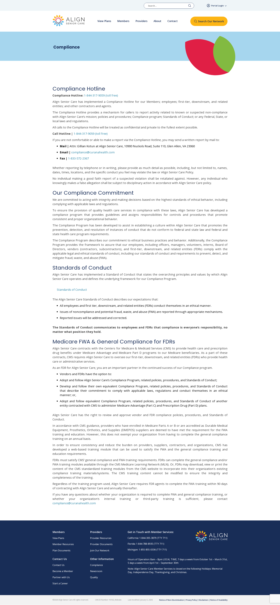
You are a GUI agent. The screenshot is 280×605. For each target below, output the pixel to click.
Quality (94, 577)
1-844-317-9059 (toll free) (101, 95)
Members (123, 21)
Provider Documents (101, 544)
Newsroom (96, 571)
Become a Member (62, 571)
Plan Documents (61, 550)
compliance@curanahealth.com (93, 152)
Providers (141, 21)
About (157, 21)
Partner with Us (61, 577)
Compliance (96, 565)
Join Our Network (99, 550)
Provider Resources (100, 538)
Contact (172, 21)
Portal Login (217, 5)
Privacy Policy (191, 600)
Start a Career (60, 583)
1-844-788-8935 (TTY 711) (150, 543)
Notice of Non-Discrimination (171, 600)
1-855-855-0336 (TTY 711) (153, 549)
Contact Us (58, 565)
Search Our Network (211, 21)
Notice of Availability (219, 600)
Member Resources (63, 544)
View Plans (104, 21)
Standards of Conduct (72, 290)
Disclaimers (203, 600)
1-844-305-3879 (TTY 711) (153, 538)
